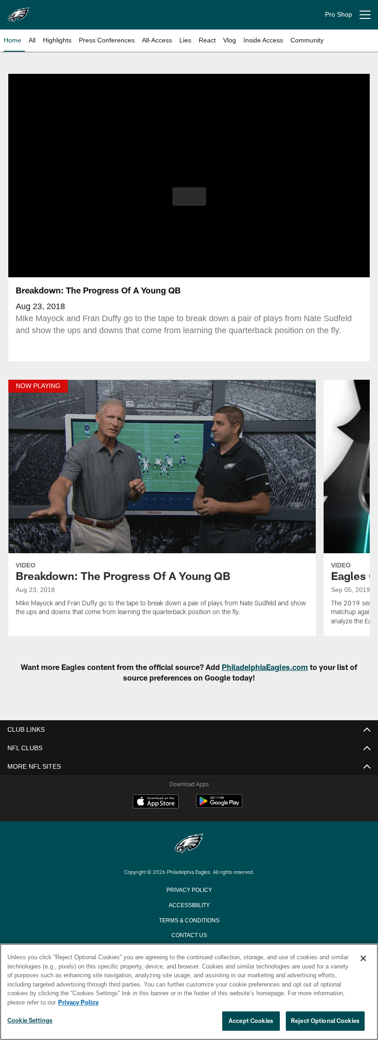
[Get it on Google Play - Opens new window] (219, 806)
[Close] (363, 959)
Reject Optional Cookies (325, 1021)
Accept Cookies (251, 1021)
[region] (189, 992)
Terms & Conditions (189, 919)
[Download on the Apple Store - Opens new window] (156, 802)
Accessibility (189, 904)
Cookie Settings (30, 1020)
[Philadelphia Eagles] (189, 844)
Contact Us (189, 934)
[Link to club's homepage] (18, 11)
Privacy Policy (189, 889)
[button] (189, 196)
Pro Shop (338, 14)
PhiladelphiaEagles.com (265, 667)
